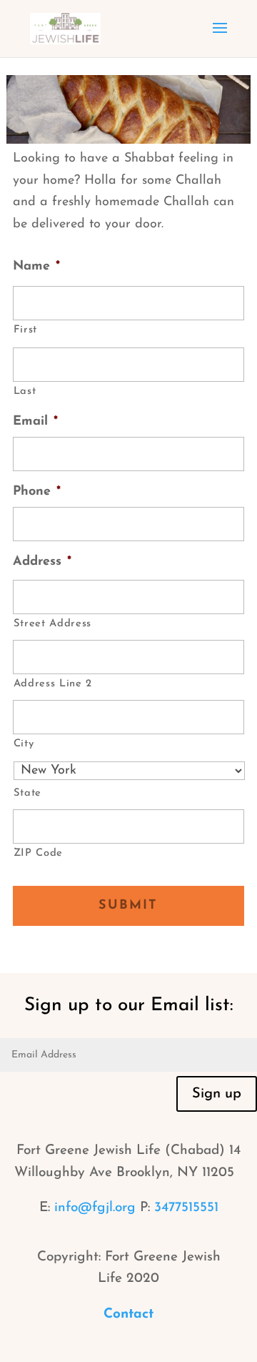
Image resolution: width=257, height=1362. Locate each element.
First (25, 330)
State (27, 793)
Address (42, 562)
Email (35, 421)
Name (36, 266)
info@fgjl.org (95, 1208)
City (24, 744)
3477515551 (186, 1208)
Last (25, 391)
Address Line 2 (53, 683)
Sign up (216, 1094)
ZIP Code (38, 853)
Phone (37, 491)
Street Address (52, 623)
